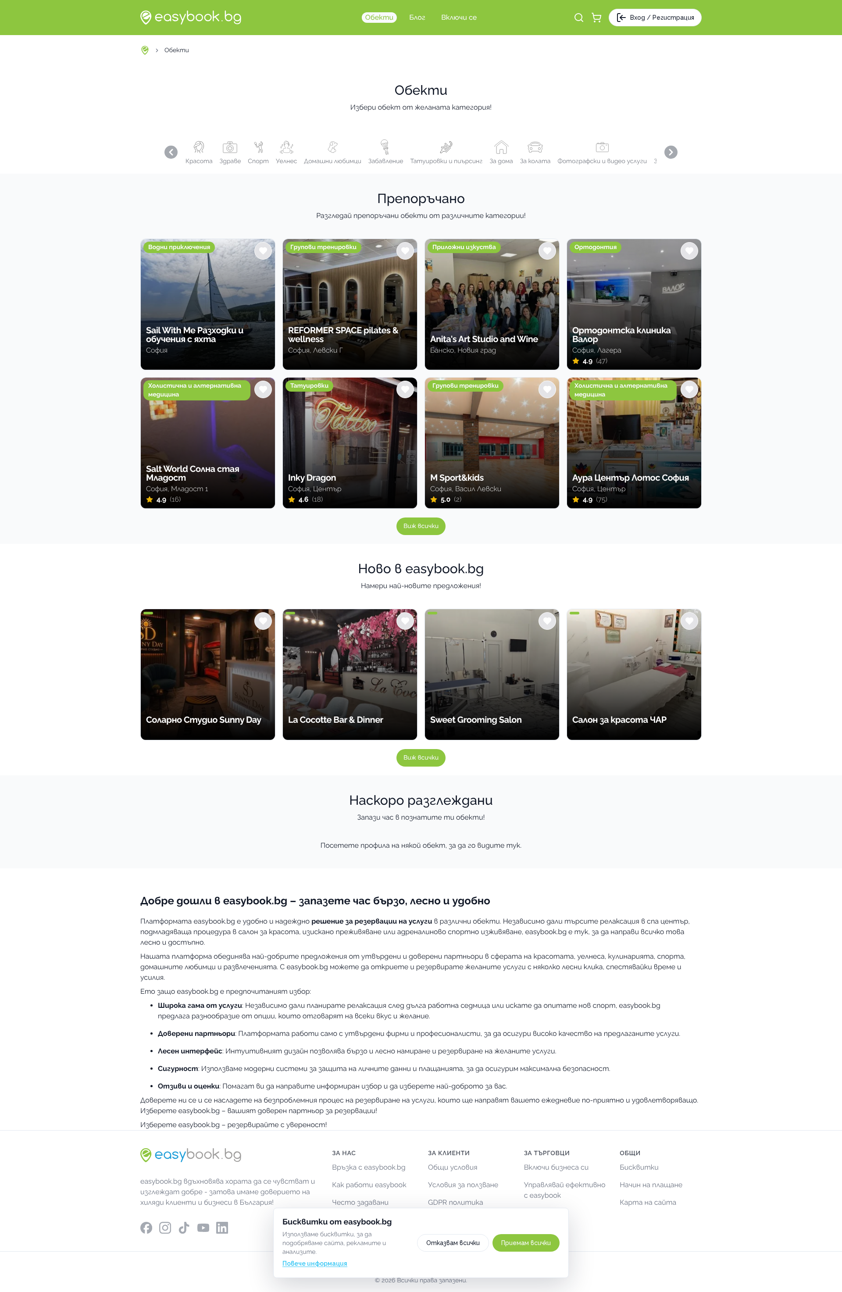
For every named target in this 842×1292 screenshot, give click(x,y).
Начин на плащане (651, 1185)
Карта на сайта (648, 1202)
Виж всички (421, 526)
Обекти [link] (176, 50)
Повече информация (314, 1263)
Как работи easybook (369, 1185)
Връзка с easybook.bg (368, 1167)
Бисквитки (639, 1167)
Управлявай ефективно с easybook (565, 1190)
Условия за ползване (463, 1185)
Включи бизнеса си (556, 1167)
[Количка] (596, 17)
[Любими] (263, 251)
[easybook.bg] (190, 18)
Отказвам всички (453, 1242)
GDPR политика (455, 1202)
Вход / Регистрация (662, 17)
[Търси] (579, 17)
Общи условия (453, 1167)
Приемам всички (526, 1242)
